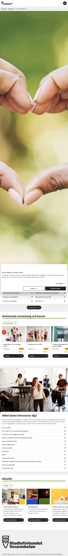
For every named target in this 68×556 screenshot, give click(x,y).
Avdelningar (11, 9)
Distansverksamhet (7, 468)
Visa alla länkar (32, 307)
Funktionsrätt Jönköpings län (11, 293)
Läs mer (7, 356)
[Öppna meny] (65, 3)
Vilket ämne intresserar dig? (43, 297)
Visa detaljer (59, 283)
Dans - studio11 (6, 427)
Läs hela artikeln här (10, 520)
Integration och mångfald (10, 297)
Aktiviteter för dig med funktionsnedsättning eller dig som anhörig (21, 461)
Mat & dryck (5, 451)
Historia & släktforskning (9, 441)
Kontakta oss (39, 301)
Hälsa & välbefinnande (8, 444)
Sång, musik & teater (8, 458)
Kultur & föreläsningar (8, 465)
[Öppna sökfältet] (61, 3)
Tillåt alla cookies (55, 288)
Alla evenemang (8, 323)
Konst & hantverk (7, 448)
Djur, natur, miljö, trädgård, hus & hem (13, 434)
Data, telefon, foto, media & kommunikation (15, 431)
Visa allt (6, 485)
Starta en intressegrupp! (9, 301)
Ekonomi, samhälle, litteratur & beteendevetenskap (17, 438)
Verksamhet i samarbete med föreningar (47, 293)
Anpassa (32, 288)
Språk (3, 455)
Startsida (4, 9)
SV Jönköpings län (21, 9)
